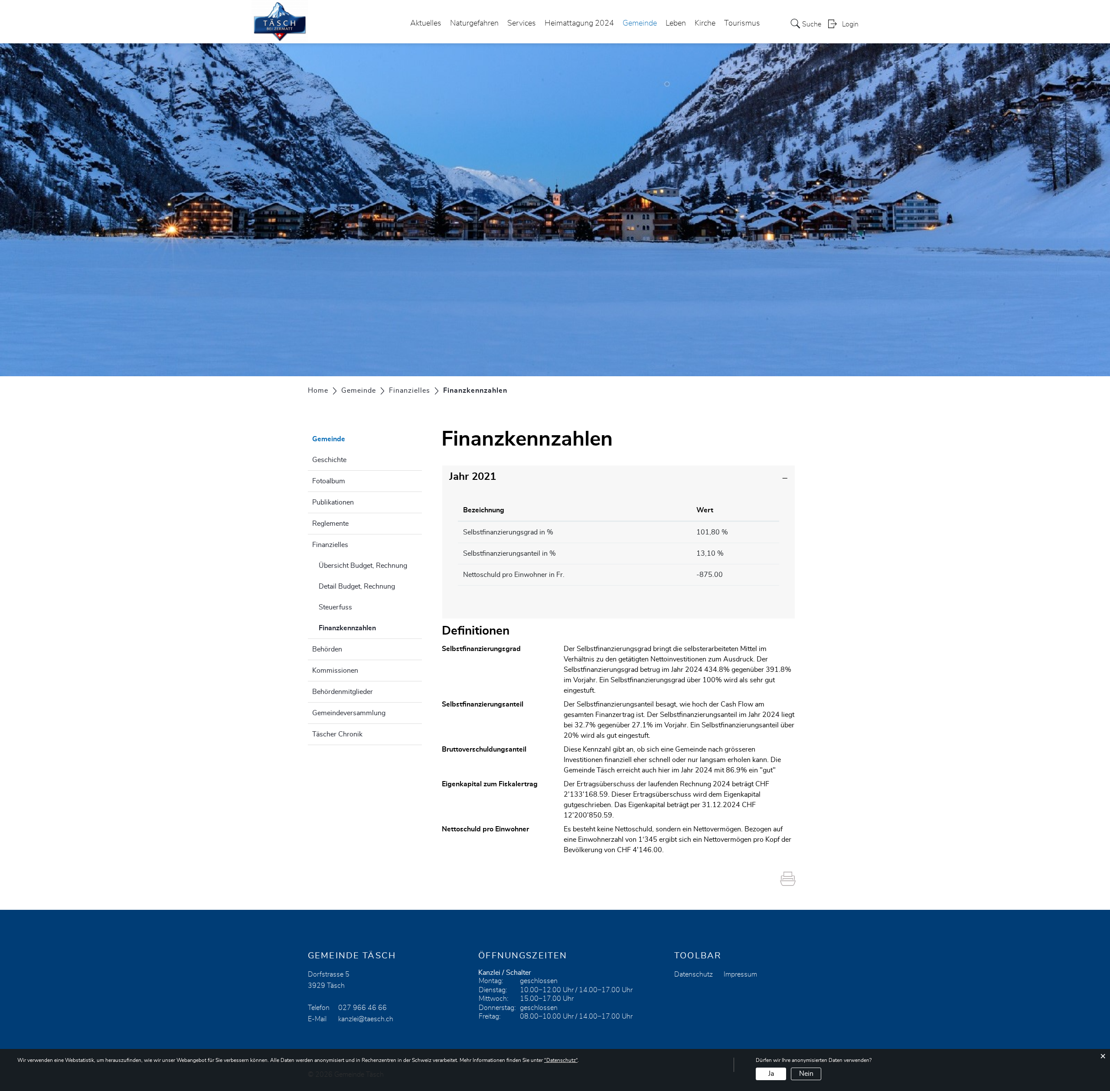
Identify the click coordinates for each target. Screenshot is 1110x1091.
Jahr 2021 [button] (472, 477)
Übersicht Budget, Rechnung (363, 565)
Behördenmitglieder (342, 691)
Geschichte (329, 459)
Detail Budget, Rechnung (357, 586)
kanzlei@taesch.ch (365, 1019)
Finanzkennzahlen (369, 628)
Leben (676, 23)
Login (850, 24)
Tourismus (742, 23)
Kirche (705, 23)
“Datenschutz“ (561, 1060)
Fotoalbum (328, 481)
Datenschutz (693, 974)
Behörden (327, 649)
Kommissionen (335, 670)
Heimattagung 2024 (579, 23)
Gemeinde (640, 23)
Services (521, 23)
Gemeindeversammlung (348, 713)
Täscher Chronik (337, 734)
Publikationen (333, 502)
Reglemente (330, 523)
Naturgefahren (474, 23)
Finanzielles (330, 544)
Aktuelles (425, 23)
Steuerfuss (335, 607)
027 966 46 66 (362, 1007)
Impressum (740, 974)
